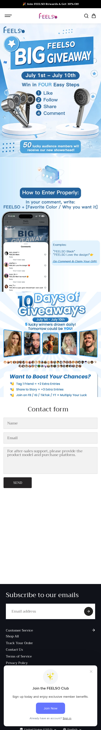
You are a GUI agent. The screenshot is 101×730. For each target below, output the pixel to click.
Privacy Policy (17, 662)
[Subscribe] (88, 611)
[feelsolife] (48, 16)
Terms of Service (19, 656)
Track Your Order (19, 643)
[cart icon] (93, 16)
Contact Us (14, 649)
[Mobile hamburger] (9, 16)
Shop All (12, 636)
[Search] (86, 16)
